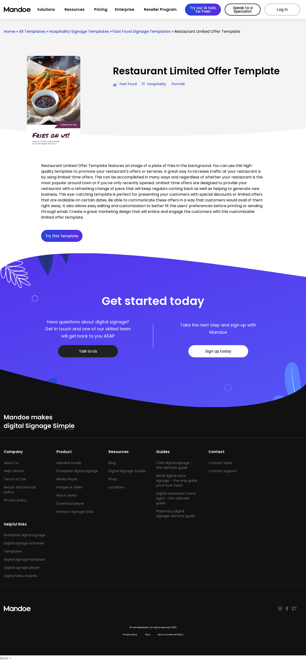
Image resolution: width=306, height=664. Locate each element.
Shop (113, 479)
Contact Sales (220, 462)
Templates (13, 551)
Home (9, 31)
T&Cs (147, 634)
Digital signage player (21, 567)
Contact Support (222, 471)
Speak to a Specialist (243, 9)
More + (5, 658)
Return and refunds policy (20, 489)
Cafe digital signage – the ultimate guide (174, 465)
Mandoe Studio (69, 462)
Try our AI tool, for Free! (203, 9)
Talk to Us (88, 351)
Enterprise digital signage (77, 471)
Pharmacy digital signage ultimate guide (175, 513)
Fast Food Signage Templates (142, 31)
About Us (11, 462)
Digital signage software (24, 543)
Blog (112, 462)
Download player (70, 503)
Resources (75, 9)
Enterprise (124, 9)
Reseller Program (160, 9)
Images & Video (69, 487)
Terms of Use (15, 479)
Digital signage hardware (24, 559)
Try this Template (61, 235)
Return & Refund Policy (170, 634)
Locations (117, 487)
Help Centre (14, 471)
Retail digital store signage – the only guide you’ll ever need (176, 480)
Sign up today (218, 351)
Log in (282, 9)
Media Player (66, 479)
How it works (66, 495)
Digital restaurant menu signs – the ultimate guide (176, 498)
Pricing (100, 9)
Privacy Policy (130, 634)
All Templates (32, 31)
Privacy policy (15, 500)
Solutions (46, 9)
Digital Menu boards (20, 575)
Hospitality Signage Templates (79, 31)
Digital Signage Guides (127, 471)
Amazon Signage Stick (74, 511)
